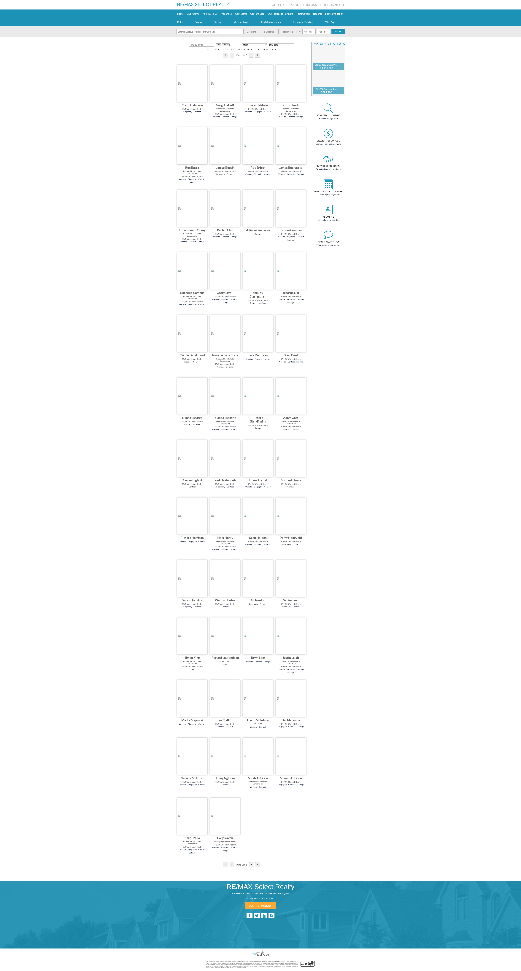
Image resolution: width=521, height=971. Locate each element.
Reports (317, 13)
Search (338, 32)
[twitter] (257, 915)
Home (180, 13)
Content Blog (257, 13)
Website (216, 116)
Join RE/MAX (210, 13)
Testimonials (303, 13)
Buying (198, 22)
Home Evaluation (334, 13)
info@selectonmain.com (325, 4)
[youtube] (264, 915)
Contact (197, 111)
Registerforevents (271, 22)
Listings (234, 116)
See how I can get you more (328, 143)
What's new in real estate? (328, 245)
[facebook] (249, 915)
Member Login (241, 22)
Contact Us (241, 13)
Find (218, 45)
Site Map (330, 22)
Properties (226, 13)
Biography (187, 111)
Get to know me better (328, 220)
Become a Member (303, 22)
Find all (225, 45)
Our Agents (193, 13)
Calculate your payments (328, 194)
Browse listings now (328, 118)
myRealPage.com (260, 955)
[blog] (271, 915)
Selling (217, 22)
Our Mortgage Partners (280, 13)
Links (180, 22)
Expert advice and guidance (328, 169)
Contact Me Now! (260, 905)
